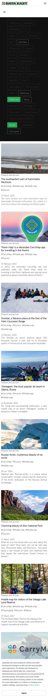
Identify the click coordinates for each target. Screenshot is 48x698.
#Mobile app (18, 186)
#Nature (27, 610)
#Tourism (5, 190)
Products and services (10, 175)
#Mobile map (31, 186)
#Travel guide (7, 610)
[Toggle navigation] (45, 3)
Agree (24, 693)
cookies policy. (34, 685)
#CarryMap (6, 186)
